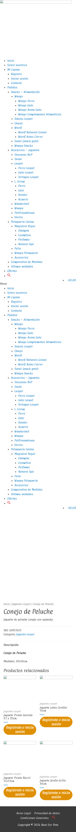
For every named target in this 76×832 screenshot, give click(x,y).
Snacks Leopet (23, 118)
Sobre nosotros (17, 65)
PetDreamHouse (24, 212)
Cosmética (24, 235)
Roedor (22, 195)
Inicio (10, 60)
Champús (23, 230)
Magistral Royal (24, 226)
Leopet (18, 163)
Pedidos (12, 87)
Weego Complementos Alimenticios (39, 114)
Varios (18, 217)
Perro (21, 186)
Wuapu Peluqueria (26, 253)
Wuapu (18, 208)
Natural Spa (26, 244)
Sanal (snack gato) (26, 141)
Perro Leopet (26, 168)
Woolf (18, 127)
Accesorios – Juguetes (25, 150)
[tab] (38, 644)
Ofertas (12, 271)
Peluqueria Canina (22, 221)
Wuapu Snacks (23, 145)
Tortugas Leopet (28, 177)
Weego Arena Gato (30, 109)
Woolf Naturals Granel (32, 132)
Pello (17, 248)
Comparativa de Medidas (26, 262)
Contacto (16, 83)
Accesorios (21, 257)
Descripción (11, 645)
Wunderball (21, 203)
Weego (18, 96)
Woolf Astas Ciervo (30, 136)
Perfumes (24, 239)
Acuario (23, 199)
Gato (21, 190)
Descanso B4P (23, 154)
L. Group (19, 181)
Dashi (18, 159)
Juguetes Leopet (21, 604)
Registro (16, 74)
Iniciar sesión (19, 78)
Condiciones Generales (35, 818)
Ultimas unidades (22, 266)
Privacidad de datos (47, 813)
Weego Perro (26, 101)
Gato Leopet (25, 172)
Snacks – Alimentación (25, 92)
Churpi (18, 123)
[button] (9, 276)
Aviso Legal (23, 813)
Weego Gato (25, 105)
